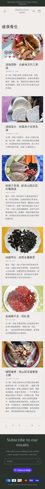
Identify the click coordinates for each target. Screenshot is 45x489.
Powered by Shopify (30, 484)
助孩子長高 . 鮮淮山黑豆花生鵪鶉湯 (22, 187)
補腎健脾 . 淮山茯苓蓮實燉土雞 (22, 373)
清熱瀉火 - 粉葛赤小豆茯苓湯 (22, 128)
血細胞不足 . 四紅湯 (18, 316)
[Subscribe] (37, 461)
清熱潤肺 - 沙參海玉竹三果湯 (22, 66)
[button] (4, 11)
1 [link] (6, 425)
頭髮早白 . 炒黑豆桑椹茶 (20, 257)
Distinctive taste (19, 484)
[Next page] (38, 425)
